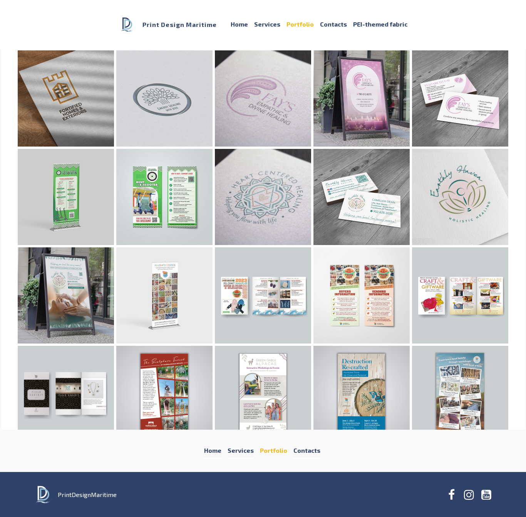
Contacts (333, 24)
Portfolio (300, 24)
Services (267, 24)
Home (239, 24)
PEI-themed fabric (380, 24)
